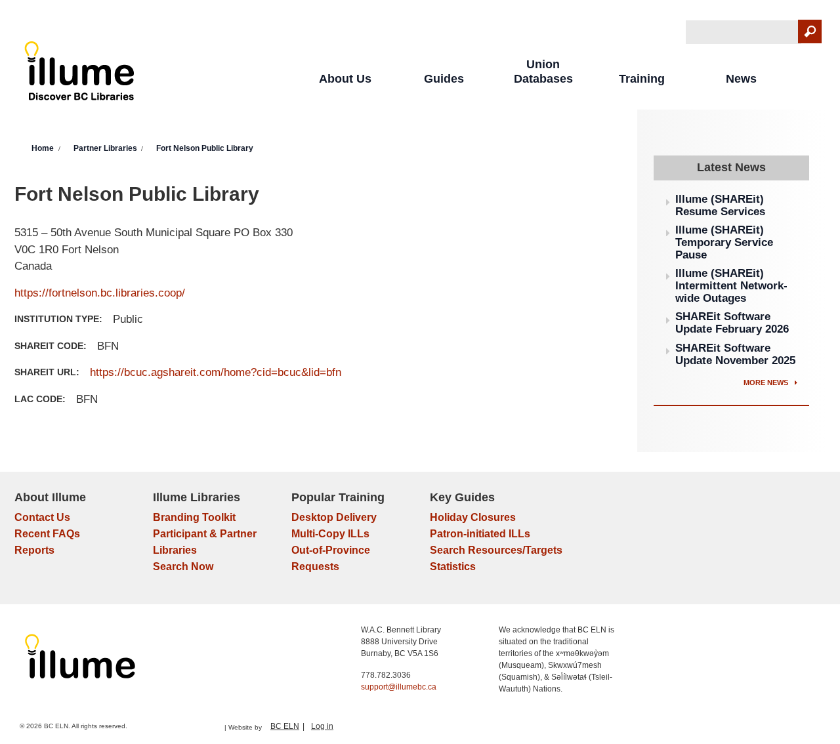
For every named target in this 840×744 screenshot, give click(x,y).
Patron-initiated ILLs (480, 533)
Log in (322, 726)
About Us (345, 78)
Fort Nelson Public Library (204, 148)
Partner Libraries (105, 148)
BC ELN (284, 726)
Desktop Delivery (334, 517)
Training (642, 78)
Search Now (183, 566)
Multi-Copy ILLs (330, 533)
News (741, 78)
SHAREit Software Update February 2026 (732, 322)
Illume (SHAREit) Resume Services (720, 205)
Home (43, 148)
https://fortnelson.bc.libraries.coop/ (99, 293)
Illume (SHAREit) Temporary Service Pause (724, 242)
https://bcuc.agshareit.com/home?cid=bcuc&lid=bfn (215, 372)
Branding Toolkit (194, 517)
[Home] (80, 74)
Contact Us (42, 517)
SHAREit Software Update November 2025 (735, 354)
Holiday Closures (473, 517)
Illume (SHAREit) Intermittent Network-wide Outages (731, 285)
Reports (34, 550)
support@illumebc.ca (398, 687)
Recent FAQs (47, 533)
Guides (444, 78)
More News (767, 382)
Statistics (453, 566)
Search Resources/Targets (496, 550)
